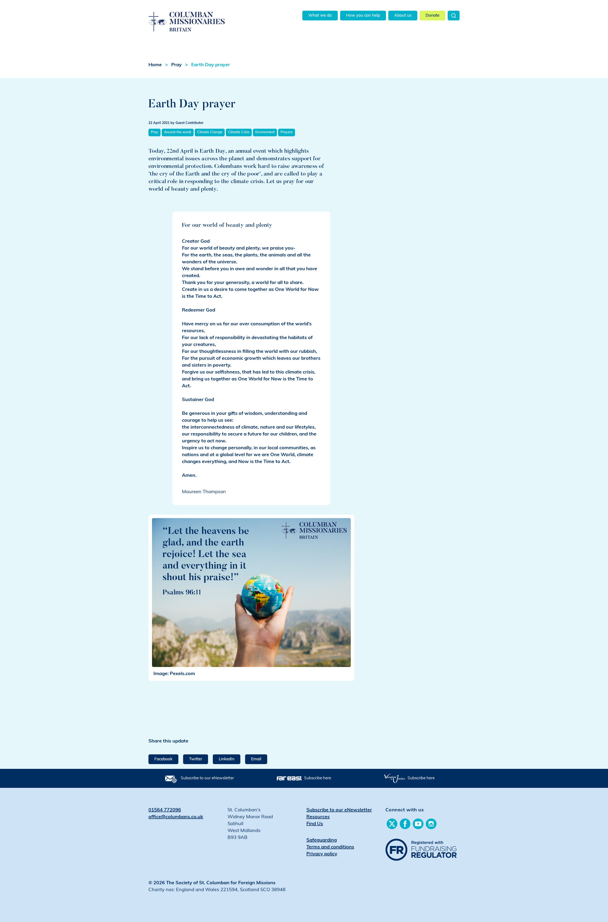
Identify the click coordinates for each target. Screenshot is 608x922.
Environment (265, 132)
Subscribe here (317, 778)
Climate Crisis (238, 132)
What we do (320, 16)
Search (454, 15)
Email (256, 759)
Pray (176, 65)
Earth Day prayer (210, 65)
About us (402, 16)
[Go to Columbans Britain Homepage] (198, 16)
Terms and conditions (330, 847)
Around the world (177, 132)
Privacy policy (321, 854)
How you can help (363, 16)
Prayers (286, 132)
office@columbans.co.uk (175, 817)
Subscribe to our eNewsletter (207, 778)
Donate (432, 16)
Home (155, 65)
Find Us (314, 824)
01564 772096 (164, 810)
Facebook (163, 759)
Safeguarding (321, 840)
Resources (318, 817)
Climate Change (209, 132)
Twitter (195, 759)
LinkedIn (226, 759)
